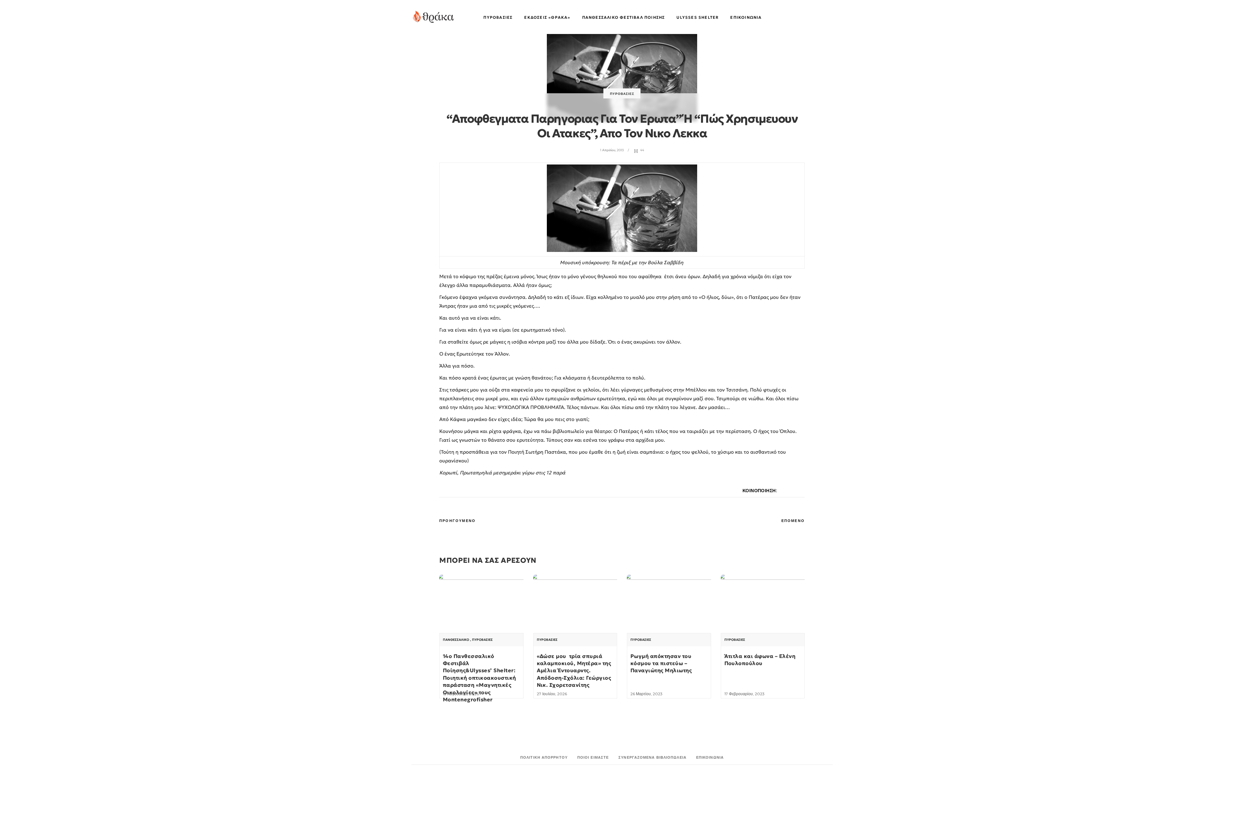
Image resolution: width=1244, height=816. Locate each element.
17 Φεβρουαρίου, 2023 (744, 693)
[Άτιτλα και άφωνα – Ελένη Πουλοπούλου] (763, 606)
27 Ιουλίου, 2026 (552, 693)
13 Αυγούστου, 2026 (461, 693)
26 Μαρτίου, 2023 (646, 693)
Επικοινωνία (710, 757)
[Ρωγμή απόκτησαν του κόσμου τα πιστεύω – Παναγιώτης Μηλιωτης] (669, 606)
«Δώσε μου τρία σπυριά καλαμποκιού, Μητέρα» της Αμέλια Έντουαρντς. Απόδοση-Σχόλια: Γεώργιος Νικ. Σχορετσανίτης (574, 670)
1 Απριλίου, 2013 (612, 150)
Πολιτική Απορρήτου (544, 757)
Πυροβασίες (622, 94)
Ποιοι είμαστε (593, 757)
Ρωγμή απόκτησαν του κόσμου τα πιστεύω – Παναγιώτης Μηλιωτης (661, 663)
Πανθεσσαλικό (456, 639)
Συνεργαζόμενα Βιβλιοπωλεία (652, 757)
